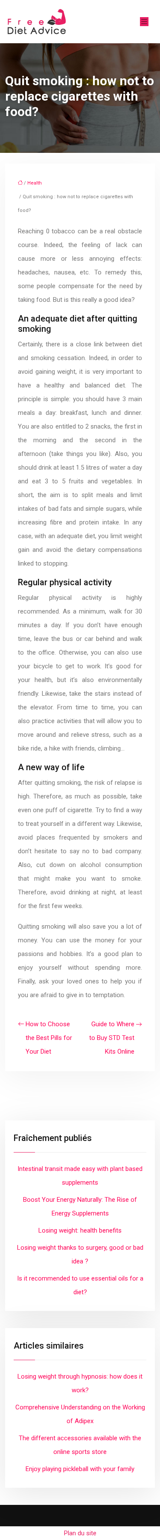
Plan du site (80, 1533)
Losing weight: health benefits (80, 1230)
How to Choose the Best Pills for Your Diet (49, 1037)
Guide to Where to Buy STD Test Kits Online (111, 1037)
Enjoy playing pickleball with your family (80, 1469)
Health (34, 183)
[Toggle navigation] (144, 21)
